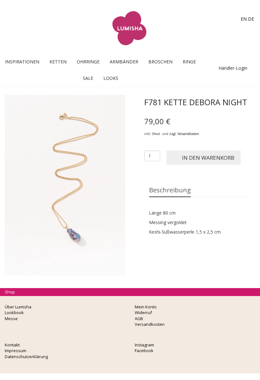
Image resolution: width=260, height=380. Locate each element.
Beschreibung (170, 190)
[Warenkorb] (215, 62)
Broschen (160, 62)
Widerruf (143, 312)
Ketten (58, 62)
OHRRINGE (88, 62)
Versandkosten (150, 324)
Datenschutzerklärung (26, 356)
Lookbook (14, 312)
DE (251, 19)
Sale (88, 78)
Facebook (144, 350)
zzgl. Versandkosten (184, 134)
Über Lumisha (18, 307)
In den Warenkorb (208, 157)
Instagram (144, 345)
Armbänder (124, 62)
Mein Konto (146, 307)
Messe (11, 318)
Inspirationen (22, 62)
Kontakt (12, 345)
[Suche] (222, 62)
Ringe (189, 62)
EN (244, 19)
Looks (110, 78)
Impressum (15, 350)
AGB (139, 318)
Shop (10, 292)
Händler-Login (232, 68)
